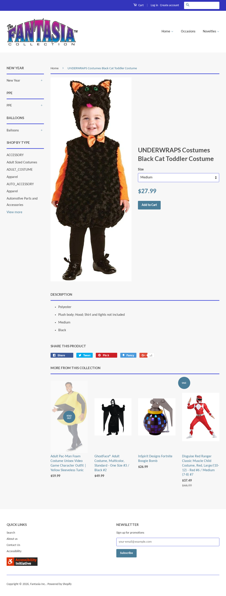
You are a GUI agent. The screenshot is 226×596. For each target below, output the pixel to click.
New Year (13, 80)
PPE (9, 105)
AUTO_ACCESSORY (20, 184)
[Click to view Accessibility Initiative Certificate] (22, 565)
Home (166, 31)
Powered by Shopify (59, 584)
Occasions (188, 31)
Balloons (13, 130)
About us (12, 539)
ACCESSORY (15, 155)
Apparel (12, 177)
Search (11, 532)
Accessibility (14, 551)
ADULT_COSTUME (20, 170)
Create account (169, 5)
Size (141, 169)
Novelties (210, 31)
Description (61, 294)
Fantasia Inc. (38, 584)
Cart (141, 5)
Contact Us (13, 545)
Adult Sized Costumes (22, 162)
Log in (154, 5)
